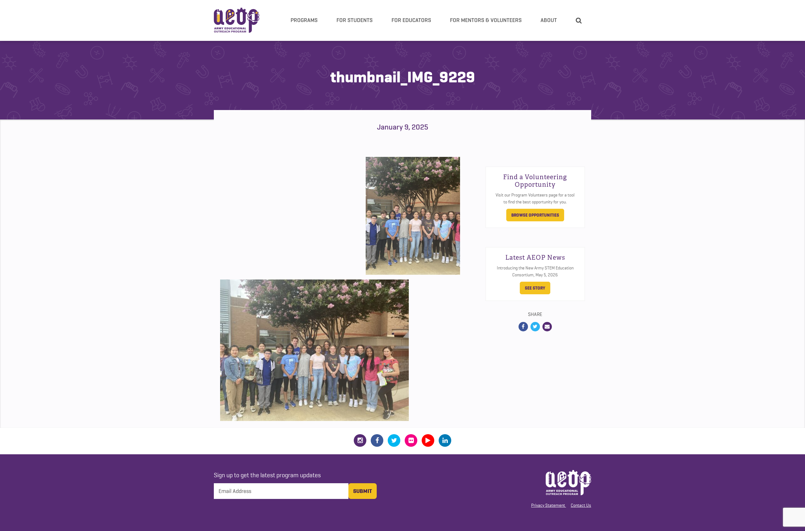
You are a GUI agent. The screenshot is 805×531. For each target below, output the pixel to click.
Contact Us (581, 505)
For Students (354, 20)
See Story (535, 287)
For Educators (411, 20)
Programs (304, 20)
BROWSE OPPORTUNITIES (535, 215)
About (549, 20)
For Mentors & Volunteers (486, 20)
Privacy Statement (548, 505)
